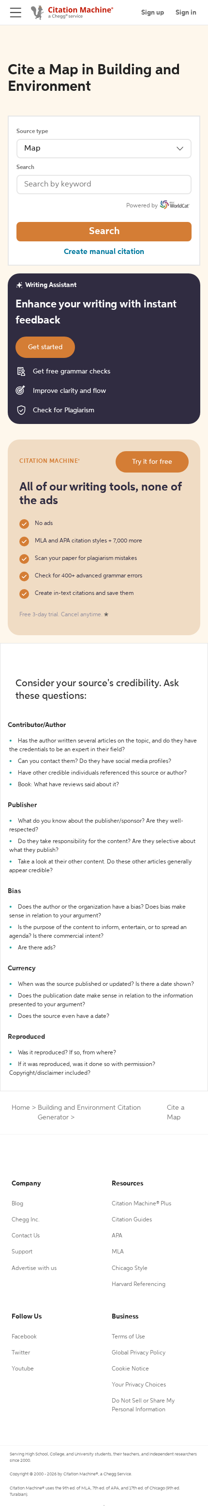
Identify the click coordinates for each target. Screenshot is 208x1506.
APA (117, 1236)
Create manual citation (104, 252)
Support (22, 1252)
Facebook (24, 1337)
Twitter (21, 1353)
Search (25, 167)
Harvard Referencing (138, 1284)
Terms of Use (128, 1337)
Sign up (152, 12)
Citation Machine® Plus (141, 1204)
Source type (32, 132)
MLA (118, 1252)
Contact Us (26, 1236)
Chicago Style (130, 1268)
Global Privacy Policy (138, 1353)
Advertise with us (34, 1268)
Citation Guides (132, 1220)
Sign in (186, 12)
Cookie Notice (130, 1369)
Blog (17, 1204)
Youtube (23, 1369)
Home (21, 1107)
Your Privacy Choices (139, 1385)
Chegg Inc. (26, 1220)
